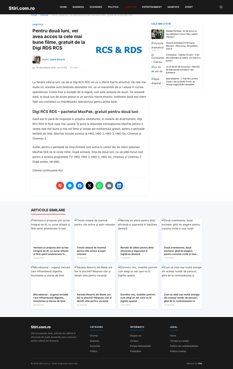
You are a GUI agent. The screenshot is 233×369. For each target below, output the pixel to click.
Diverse (94, 335)
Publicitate (135, 351)
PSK (200, 363)
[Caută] (221, 7)
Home (63, 7)
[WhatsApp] (99, 186)
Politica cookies (178, 351)
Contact (134, 340)
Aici (60, 170)
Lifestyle (130, 7)
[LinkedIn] (119, 186)
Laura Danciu (57, 59)
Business (78, 7)
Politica (113, 7)
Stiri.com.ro (41, 327)
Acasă (34, 15)
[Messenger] (70, 186)
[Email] (109, 186)
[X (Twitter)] (90, 186)
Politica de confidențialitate (184, 346)
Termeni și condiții (179, 340)
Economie (96, 7)
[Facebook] (80, 186)
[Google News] (60, 186)
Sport (189, 7)
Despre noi (135, 335)
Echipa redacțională (140, 346)
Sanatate (173, 7)
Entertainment (152, 7)
